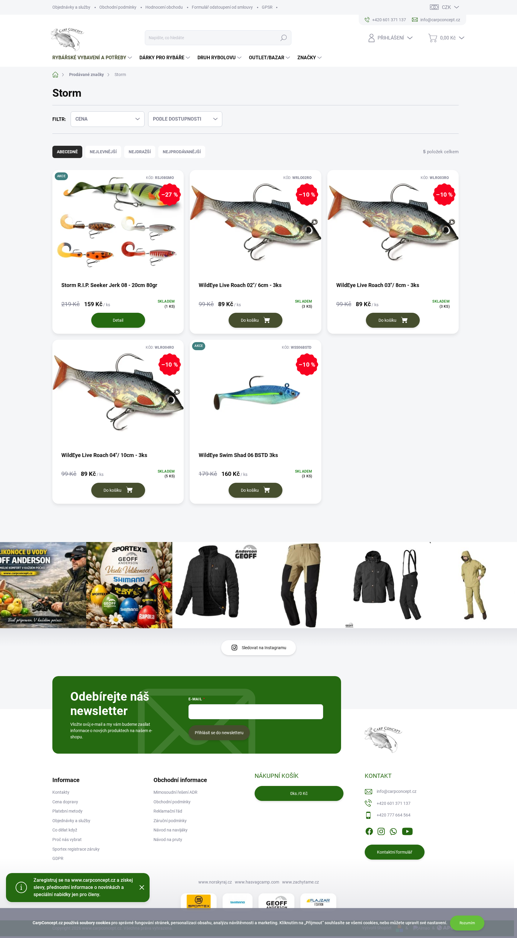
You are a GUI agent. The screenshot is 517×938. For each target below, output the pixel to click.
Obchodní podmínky (117, 7)
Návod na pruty (167, 839)
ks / (299, 793)
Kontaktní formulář (394, 852)
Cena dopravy (65, 801)
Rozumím (467, 923)
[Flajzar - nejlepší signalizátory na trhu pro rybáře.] (318, 902)
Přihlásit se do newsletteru (219, 732)
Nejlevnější (103, 151)
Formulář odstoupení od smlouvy (222, 7)
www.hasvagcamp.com (257, 882)
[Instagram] (381, 830)
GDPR (57, 858)
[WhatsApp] (393, 830)
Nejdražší (140, 151)
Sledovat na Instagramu (264, 647)
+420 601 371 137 (393, 803)
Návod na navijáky (170, 830)
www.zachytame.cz (300, 882)
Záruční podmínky (170, 820)
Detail (118, 320)
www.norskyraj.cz (215, 882)
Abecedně (67, 151)
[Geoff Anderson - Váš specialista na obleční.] (276, 902)
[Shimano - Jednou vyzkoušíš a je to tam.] (238, 902)
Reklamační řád (167, 811)
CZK (446, 7)
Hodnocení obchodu (164, 7)
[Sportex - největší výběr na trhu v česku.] (199, 902)
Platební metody (67, 811)
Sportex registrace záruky (76, 849)
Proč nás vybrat (67, 839)
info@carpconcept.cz (396, 791)
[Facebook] (369, 830)
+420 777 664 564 (393, 815)
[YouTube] (407, 830)
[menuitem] (92, 58)
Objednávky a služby (71, 7)
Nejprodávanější (182, 151)
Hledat (284, 37)
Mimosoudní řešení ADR (175, 792)
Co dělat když (64, 830)
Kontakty (60, 792)
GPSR (267, 7)
